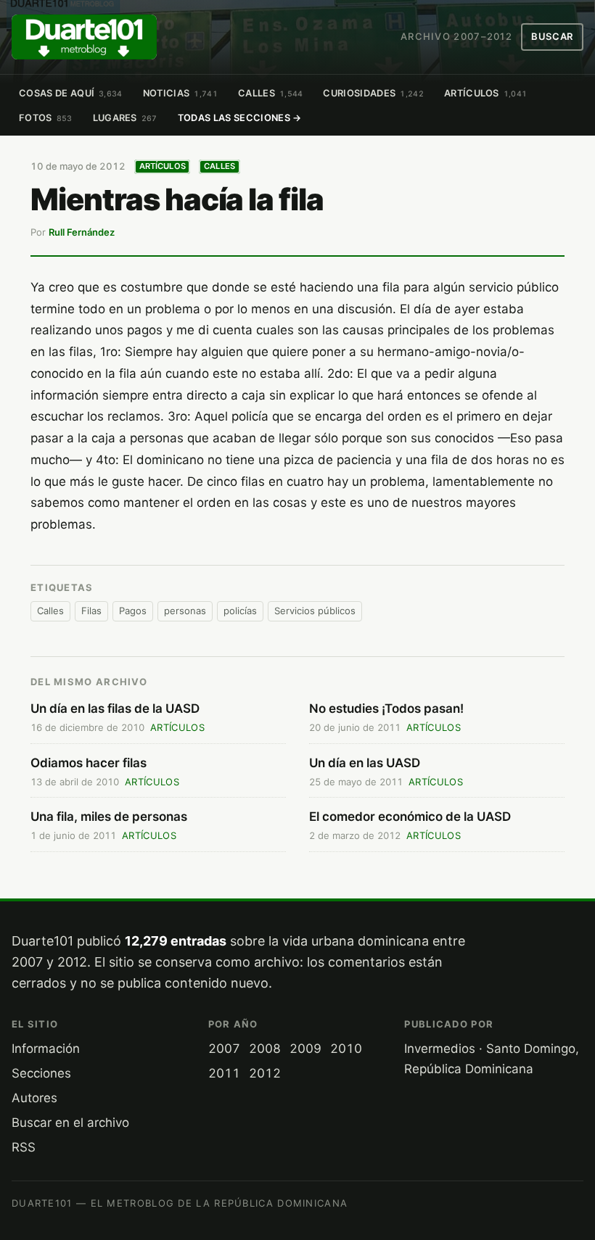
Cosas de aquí (71, 93)
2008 (265, 1048)
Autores (34, 1098)
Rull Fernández (82, 232)
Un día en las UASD (364, 763)
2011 (224, 1073)
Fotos (46, 117)
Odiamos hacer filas (88, 763)
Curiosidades (373, 93)
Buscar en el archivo (70, 1122)
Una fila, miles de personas (108, 816)
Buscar (552, 36)
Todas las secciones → (240, 117)
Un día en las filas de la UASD (115, 708)
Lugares (125, 117)
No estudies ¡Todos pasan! (386, 708)
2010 (346, 1048)
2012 (265, 1073)
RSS (24, 1147)
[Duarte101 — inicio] (84, 37)
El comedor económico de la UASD (410, 816)
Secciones (41, 1073)
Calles (270, 93)
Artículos (486, 93)
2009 (305, 1048)
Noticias (180, 93)
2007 (224, 1048)
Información (46, 1048)
